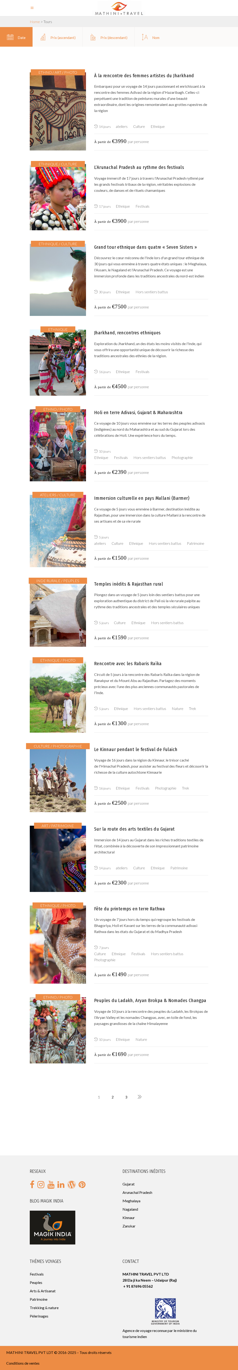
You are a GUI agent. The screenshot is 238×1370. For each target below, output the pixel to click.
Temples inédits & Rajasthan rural (128, 584)
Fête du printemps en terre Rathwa (129, 909)
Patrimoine (39, 1299)
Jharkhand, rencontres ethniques (127, 333)
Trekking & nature (44, 1307)
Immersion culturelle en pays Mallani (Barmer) (141, 498)
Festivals (37, 1274)
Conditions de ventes (23, 1363)
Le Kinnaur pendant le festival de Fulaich (135, 749)
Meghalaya (131, 1201)
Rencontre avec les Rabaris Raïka (128, 663)
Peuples (36, 1282)
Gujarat (128, 1184)
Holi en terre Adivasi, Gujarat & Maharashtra (138, 412)
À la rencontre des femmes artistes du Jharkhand (144, 75)
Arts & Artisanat (43, 1291)
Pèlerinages (39, 1316)
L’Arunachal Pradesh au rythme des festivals (139, 167)
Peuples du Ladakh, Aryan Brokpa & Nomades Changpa (150, 1000)
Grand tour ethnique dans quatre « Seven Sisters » (145, 247)
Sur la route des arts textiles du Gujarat (134, 829)
